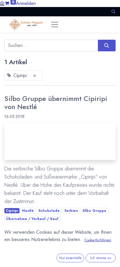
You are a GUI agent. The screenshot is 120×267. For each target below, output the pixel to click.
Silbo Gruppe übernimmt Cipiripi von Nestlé (55, 103)
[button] (113, 11)
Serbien (71, 210)
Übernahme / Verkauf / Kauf (32, 218)
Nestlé (28, 210)
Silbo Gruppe (94, 210)
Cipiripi (12, 210)
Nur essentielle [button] (70, 258)
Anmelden (26, 3)
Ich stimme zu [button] (100, 258)
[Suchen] (107, 45)
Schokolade (49, 210)
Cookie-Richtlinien (97, 240)
